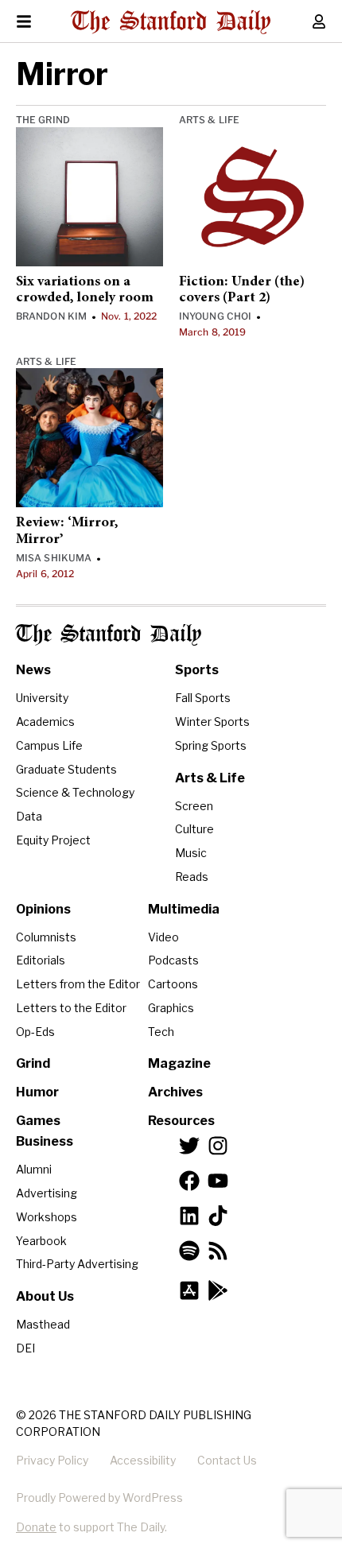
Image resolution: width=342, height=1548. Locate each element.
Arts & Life (209, 120)
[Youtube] (218, 1180)
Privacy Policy (52, 1460)
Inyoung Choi (215, 316)
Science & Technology (75, 792)
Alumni (34, 1169)
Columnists (46, 937)
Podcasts (173, 960)
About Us (45, 1296)
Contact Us (227, 1460)
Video (163, 937)
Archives (175, 1092)
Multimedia (184, 909)
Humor (37, 1092)
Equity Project (53, 840)
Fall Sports (203, 697)
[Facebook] (189, 1180)
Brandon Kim (51, 316)
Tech (161, 1031)
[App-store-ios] (189, 1290)
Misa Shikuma (53, 558)
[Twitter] (189, 1145)
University (42, 697)
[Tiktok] (218, 1215)
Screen (194, 806)
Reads (191, 876)
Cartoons (173, 984)
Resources (181, 1120)
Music (191, 852)
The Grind (43, 120)
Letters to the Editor (71, 1008)
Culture (194, 829)
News (33, 669)
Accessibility (143, 1460)
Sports (197, 669)
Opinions (43, 909)
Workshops (46, 1217)
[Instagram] (218, 1145)
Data (29, 816)
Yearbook (41, 1240)
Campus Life (49, 745)
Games (38, 1120)
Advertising (46, 1193)
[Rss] (218, 1250)
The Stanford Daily (108, 635)
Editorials (40, 960)
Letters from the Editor (78, 984)
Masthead (43, 1324)
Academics (45, 721)
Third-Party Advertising (77, 1264)
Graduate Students (66, 769)
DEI (25, 1348)
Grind (33, 1063)
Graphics (171, 1008)
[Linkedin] (189, 1215)
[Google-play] (218, 1290)
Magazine (179, 1063)
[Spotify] (189, 1250)
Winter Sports (212, 721)
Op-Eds (35, 1031)
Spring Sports (211, 745)
